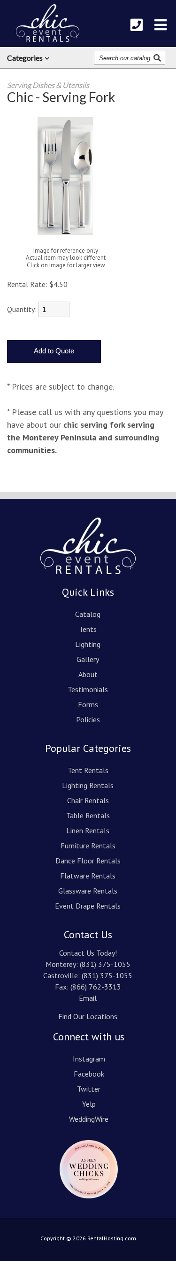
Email (88, 998)
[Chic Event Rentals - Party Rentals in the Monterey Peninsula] (47, 23)
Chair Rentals (88, 800)
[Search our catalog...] (158, 58)
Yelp (89, 1104)
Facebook (89, 1073)
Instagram (89, 1058)
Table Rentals (88, 815)
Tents (88, 629)
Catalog (87, 614)
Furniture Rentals (88, 845)
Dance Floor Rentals (88, 860)
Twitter (88, 1088)
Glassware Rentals (87, 890)
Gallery (88, 659)
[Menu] (160, 25)
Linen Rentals (87, 830)
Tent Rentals (88, 770)
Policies (88, 719)
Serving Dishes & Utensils (48, 84)
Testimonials (88, 689)
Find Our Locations (87, 1016)
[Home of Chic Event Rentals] (88, 580)
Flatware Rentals (87, 875)
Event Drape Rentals (88, 905)
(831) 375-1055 (105, 964)
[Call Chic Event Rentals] (136, 25)
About (88, 674)
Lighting (87, 644)
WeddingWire (88, 1119)
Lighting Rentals (88, 785)
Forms (88, 704)
